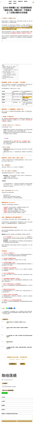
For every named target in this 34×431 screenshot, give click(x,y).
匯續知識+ (26, 1)
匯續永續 (21, 311)
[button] (5, 319)
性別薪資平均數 (10, 312)
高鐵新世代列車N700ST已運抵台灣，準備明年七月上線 (16, 322)
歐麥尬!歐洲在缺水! (10, 341)
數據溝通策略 (15, 312)
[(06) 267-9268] (9, 385)
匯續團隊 (10, 3)
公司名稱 (3, 397)
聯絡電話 (3, 405)
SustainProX (17, 311)
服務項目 (14, 1)
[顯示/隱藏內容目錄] (17, 65)
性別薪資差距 (5, 312)
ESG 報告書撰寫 (12, 311)
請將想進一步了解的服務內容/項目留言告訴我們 (10, 413)
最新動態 (10, 1)
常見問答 (4, 78)
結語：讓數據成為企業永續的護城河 (8, 77)
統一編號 (3, 401)
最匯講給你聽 (20, 1)
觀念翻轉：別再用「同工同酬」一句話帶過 (9, 66)
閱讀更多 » (8, 323)
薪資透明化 (27, 312)
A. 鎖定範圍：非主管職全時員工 (8, 68)
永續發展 (19, 312)
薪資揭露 (23, 312)
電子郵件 (3, 409)
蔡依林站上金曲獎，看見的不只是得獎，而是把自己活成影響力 (17, 327)
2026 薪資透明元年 (6, 311)
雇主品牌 (7, 313)
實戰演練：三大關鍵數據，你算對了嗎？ (9, 67)
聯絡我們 (14, 3)
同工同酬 (24, 311)
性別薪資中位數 (29, 311)
